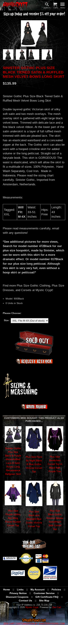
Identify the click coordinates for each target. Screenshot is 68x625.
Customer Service (44, 593)
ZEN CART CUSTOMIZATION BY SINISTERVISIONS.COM (34, 624)
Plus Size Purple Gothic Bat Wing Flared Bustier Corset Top (13, 518)
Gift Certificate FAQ (46, 596)
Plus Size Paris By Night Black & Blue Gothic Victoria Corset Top (34, 464)
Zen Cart (56, 607)
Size (6, 320)
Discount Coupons (17, 596)
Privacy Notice (18, 593)
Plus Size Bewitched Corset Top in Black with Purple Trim (55, 464)
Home (6, 589)
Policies (56, 589)
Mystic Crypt (31, 607)
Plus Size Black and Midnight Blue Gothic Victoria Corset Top (34, 519)
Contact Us (25, 600)
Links (20, 589)
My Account (38, 589)
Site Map (44, 600)
